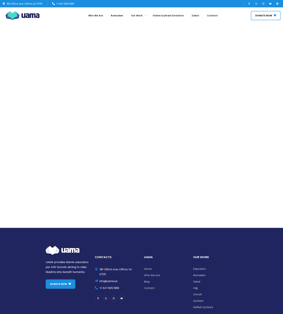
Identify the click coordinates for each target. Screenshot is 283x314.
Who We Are (152, 275)
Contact (149, 288)
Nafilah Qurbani (203, 307)
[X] (106, 298)
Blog (147, 282)
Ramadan (199, 275)
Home (148, 269)
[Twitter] (256, 4)
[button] (266, 15)
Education (199, 269)
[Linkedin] (277, 4)
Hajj (195, 288)
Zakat (196, 282)
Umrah (197, 294)
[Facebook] (249, 4)
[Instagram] (263, 4)
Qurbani (198, 301)
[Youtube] (270, 4)
